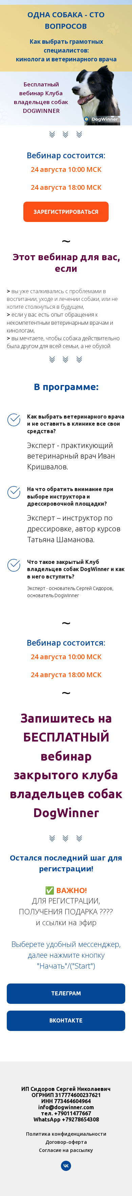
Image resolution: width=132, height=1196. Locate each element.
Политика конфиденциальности (66, 1134)
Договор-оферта (66, 1142)
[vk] (66, 1169)
